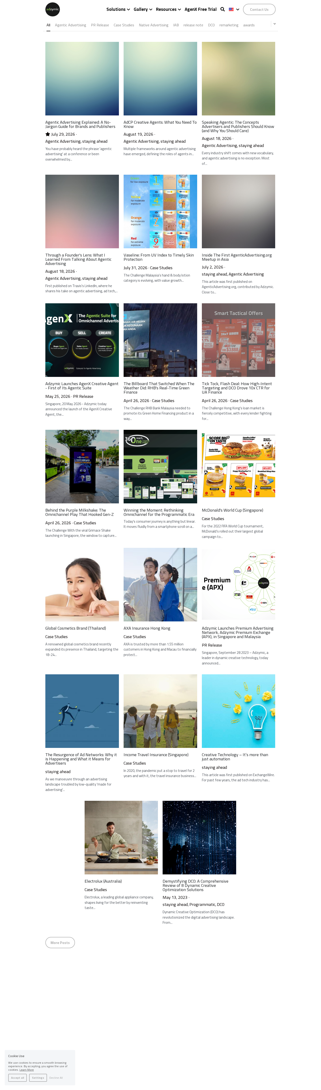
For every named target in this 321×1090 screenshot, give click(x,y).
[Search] (222, 9)
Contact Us (259, 9)
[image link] (52, 9)
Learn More (27, 1069)
